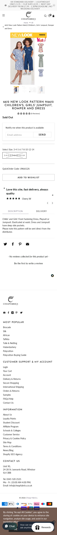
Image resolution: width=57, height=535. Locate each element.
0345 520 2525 (14, 479)
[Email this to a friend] (27, 244)
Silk (4, 331)
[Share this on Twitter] (5, 244)
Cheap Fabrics (31, 498)
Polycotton (8, 351)
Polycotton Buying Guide (14, 355)
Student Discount (11, 422)
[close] (53, 5)
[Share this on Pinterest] (20, 244)
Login (5, 367)
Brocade (7, 327)
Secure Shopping (11, 383)
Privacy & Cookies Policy (14, 438)
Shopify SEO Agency (12, 454)
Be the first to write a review (28, 263)
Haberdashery (9, 347)
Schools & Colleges (12, 430)
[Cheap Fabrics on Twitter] (21, 313)
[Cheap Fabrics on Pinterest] (16, 313)
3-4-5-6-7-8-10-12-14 (14, 155)
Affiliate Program (11, 426)
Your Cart (7, 371)
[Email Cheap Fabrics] (4, 313)
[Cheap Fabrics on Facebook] (8, 313)
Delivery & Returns (12, 379)
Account (7, 375)
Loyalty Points (9, 418)
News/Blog (8, 450)
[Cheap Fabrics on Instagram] (12, 313)
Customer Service (11, 434)
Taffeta (6, 339)
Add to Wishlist (29, 177)
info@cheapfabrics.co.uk (20, 485)
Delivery (41, 211)
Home (26, 22)
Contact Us (8, 402)
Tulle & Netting (10, 343)
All (32, 22)
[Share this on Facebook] (13, 244)
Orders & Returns (11, 391)
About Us (7, 414)
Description (15, 211)
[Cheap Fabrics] (28, 15)
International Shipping (13, 387)
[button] (28, 114)
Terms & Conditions (12, 446)
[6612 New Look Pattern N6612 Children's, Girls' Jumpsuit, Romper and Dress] (28, 58)
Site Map (7, 442)
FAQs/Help (8, 398)
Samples (7, 395)
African (6, 335)
